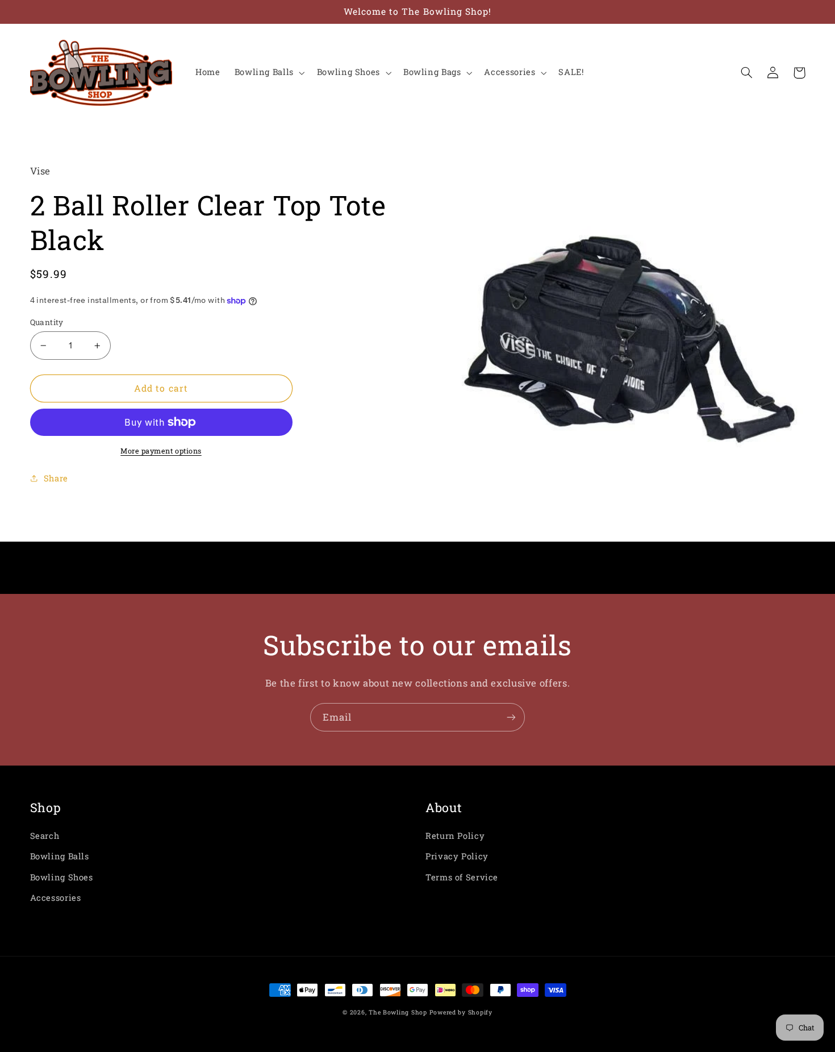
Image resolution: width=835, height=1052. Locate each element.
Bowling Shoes (61, 877)
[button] (268, 72)
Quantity (47, 322)
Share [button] (56, 478)
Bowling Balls (59, 856)
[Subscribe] (511, 717)
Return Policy (455, 835)
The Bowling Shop (398, 1012)
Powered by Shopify (460, 1012)
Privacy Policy (457, 856)
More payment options (161, 450)
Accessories (55, 897)
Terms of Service (461, 877)
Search (45, 835)
